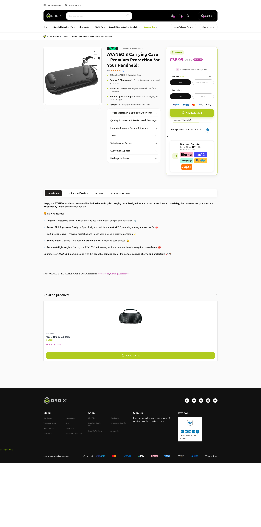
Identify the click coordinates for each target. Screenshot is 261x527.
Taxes (113, 135)
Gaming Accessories (120, 273)
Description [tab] (53, 193)
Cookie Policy (70, 428)
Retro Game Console (118, 423)
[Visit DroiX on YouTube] (194, 400)
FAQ (67, 423)
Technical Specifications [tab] (77, 193)
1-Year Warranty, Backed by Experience (131, 112)
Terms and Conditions (74, 433)
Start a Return (75, 5)
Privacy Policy (49, 433)
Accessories (54, 36)
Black (180, 96)
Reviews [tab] (99, 193)
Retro (203, 96)
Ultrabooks (115, 418)
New (180, 82)
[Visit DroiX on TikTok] (187, 400)
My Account (70, 418)
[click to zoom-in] (73, 76)
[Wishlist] (96, 58)
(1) (123, 70)
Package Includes (119, 158)
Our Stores (48, 418)
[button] (206, 16)
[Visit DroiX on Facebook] (201, 400)
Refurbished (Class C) (203, 82)
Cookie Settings (6, 450)
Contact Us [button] (207, 27)
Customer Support (120, 150)
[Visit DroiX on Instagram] (208, 400)
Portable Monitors (95, 431)
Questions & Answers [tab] (120, 193)
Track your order (54, 5)
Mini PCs (91, 418)
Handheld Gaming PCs (94, 424)
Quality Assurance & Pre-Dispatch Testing (132, 120)
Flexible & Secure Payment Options (129, 127)
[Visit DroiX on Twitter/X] (215, 400)
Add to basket (194, 112)
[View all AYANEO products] (113, 48)
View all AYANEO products (133, 48)
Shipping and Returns (121, 143)
